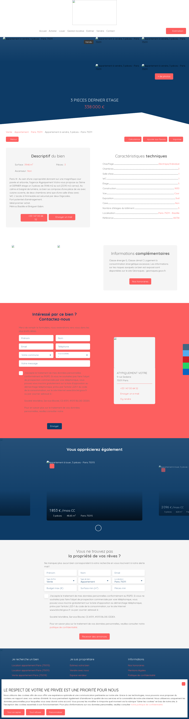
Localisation (118, 579)
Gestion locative (75, 30)
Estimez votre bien (79, 665)
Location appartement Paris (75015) (31, 665)
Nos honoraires (136, 665)
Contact (110, 30)
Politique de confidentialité (141, 675)
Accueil (43, 30)
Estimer (90, 30)
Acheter (53, 30)
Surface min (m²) (89, 588)
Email (24, 346)
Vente (9, 131)
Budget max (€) (55, 588)
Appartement (21, 131)
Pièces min (120, 588)
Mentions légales (137, 670)
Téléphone (63, 346)
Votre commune (30, 355)
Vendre (100, 30)
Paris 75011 (37, 131)
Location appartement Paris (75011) (30, 670)
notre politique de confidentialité (147, 704)
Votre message (29, 363)
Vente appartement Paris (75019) (29, 675)
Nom (60, 338)
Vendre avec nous (79, 670)
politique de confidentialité (63, 627)
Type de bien (85, 579)
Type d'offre (51, 579)
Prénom (25, 338)
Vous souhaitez (63, 354)
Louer (62, 30)
